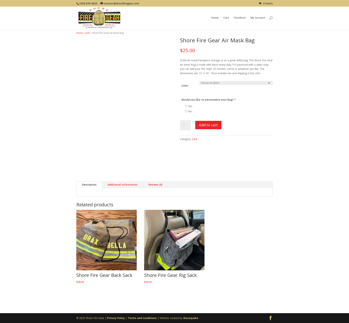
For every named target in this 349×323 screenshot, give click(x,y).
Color (184, 85)
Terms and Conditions (142, 318)
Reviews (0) (155, 184)
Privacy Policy (116, 318)
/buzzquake (190, 318)
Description (89, 184)
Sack (87, 32)
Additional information (122, 184)
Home (215, 17)
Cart (226, 17)
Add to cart (208, 124)
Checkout (240, 17)
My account (257, 17)
